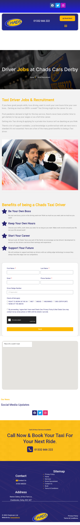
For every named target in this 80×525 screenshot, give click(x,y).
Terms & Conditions (51, 488)
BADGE (38, 301)
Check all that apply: (13, 298)
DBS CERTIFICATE (61, 301)
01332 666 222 (43, 449)
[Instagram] (63, 5)
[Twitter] (57, 5)
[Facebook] (52, 5)
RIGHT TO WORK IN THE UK (18, 301)
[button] (65, 26)
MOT (32, 301)
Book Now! (68, 18)
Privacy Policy (50, 474)
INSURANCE (48, 301)
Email (9, 278)
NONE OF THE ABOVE (16, 304)
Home (47, 477)
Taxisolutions (15, 517)
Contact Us (48, 484)
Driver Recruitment (51, 481)
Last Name (44, 268)
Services (48, 479)
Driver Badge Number (14, 288)
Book (46, 486)
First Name (11, 268)
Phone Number (46, 278)
